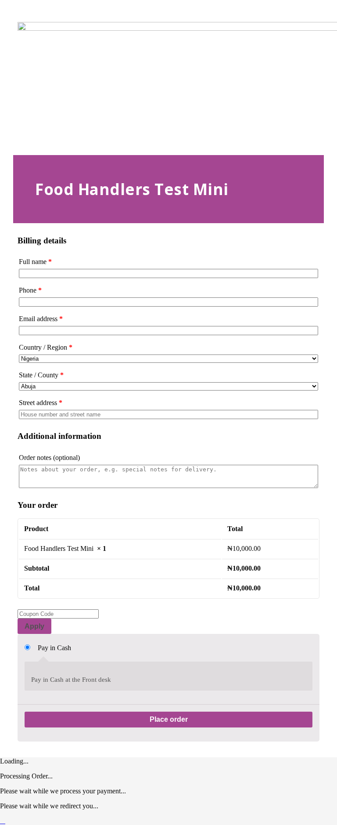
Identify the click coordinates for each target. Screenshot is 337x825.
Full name (35, 261)
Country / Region (45, 347)
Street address (40, 402)
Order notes (49, 457)
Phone (30, 290)
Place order (169, 719)
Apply (34, 626)
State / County (41, 375)
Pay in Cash (54, 647)
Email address (41, 318)
